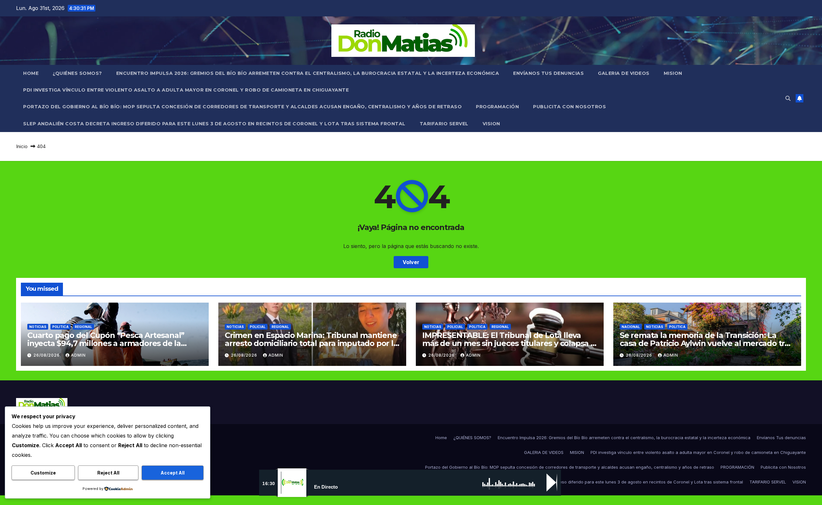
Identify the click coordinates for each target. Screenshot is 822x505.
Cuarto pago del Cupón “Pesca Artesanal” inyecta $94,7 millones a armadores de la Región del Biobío (105, 343)
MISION (673, 73)
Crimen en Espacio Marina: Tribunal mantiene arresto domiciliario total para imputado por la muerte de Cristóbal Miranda (311, 343)
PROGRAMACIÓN (497, 107)
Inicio (22, 146)
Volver (411, 262)
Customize (43, 472)
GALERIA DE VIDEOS (624, 73)
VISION (491, 124)
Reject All (108, 472)
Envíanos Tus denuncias (548, 73)
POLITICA (60, 327)
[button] (788, 98)
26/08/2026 (47, 355)
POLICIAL (258, 327)
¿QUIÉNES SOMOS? (77, 73)
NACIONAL (631, 327)
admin (78, 355)
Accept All (173, 472)
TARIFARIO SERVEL (444, 124)
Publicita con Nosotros (569, 107)
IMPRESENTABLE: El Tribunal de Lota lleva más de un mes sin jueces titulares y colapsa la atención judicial (509, 343)
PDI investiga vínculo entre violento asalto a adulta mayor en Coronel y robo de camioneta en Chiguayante (186, 90)
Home (31, 73)
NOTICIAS (37, 327)
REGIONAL (83, 327)
